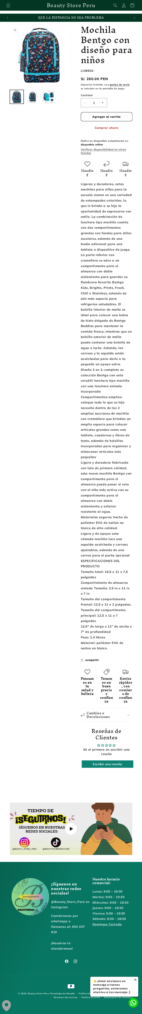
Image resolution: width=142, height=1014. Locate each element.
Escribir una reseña (107, 764)
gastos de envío (120, 84)
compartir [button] (92, 660)
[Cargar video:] (71, 829)
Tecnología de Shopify (62, 993)
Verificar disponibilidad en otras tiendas (103, 151)
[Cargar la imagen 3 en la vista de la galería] (48, 97)
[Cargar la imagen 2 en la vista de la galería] (32, 97)
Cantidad (87, 95)
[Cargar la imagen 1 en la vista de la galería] (17, 97)
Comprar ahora (106, 128)
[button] (8, 5)
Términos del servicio (65, 997)
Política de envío (90, 997)
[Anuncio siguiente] (135, 18)
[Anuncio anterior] (7, 18)
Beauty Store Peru (38, 993)
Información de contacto (118, 997)
